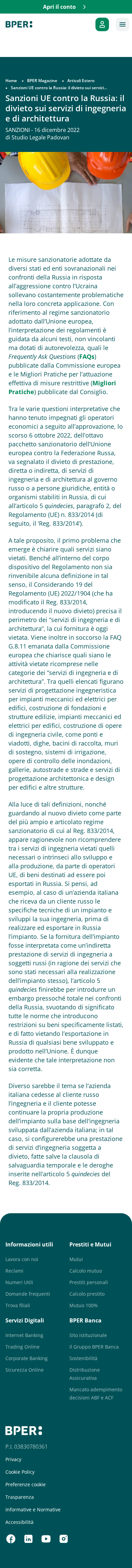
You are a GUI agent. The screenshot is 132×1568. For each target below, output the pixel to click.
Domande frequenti (27, 1294)
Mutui (76, 1259)
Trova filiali (17, 1305)
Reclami (14, 1270)
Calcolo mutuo (85, 1270)
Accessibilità (19, 1522)
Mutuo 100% (83, 1305)
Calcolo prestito (87, 1294)
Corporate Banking (26, 1358)
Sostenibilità (83, 1358)
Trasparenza (19, 1497)
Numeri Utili (19, 1282)
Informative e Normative (33, 1510)
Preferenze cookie (25, 1485)
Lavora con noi (21, 1259)
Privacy (13, 1459)
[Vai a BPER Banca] (18, 24)
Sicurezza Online (24, 1370)
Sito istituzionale (88, 1335)
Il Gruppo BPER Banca (94, 1346)
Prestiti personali (88, 1282)
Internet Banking (24, 1335)
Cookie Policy (20, 1472)
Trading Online (22, 1346)
